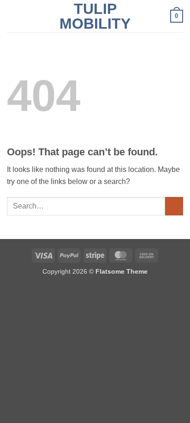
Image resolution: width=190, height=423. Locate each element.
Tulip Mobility (95, 16)
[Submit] (174, 206)
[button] (12, 16)
